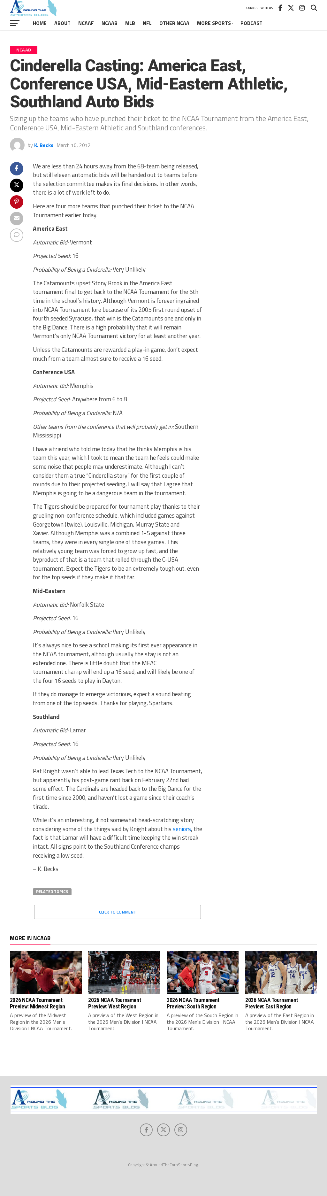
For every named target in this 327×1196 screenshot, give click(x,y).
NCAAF (86, 23)
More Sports (214, 23)
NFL (147, 23)
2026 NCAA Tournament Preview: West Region (114, 1003)
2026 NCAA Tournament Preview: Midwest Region (37, 1003)
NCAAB (110, 23)
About (62, 23)
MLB (130, 23)
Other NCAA (174, 23)
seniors (182, 828)
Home (40, 23)
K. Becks (43, 145)
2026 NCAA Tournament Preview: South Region (193, 1003)
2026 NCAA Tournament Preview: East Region (271, 1003)
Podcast (251, 23)
